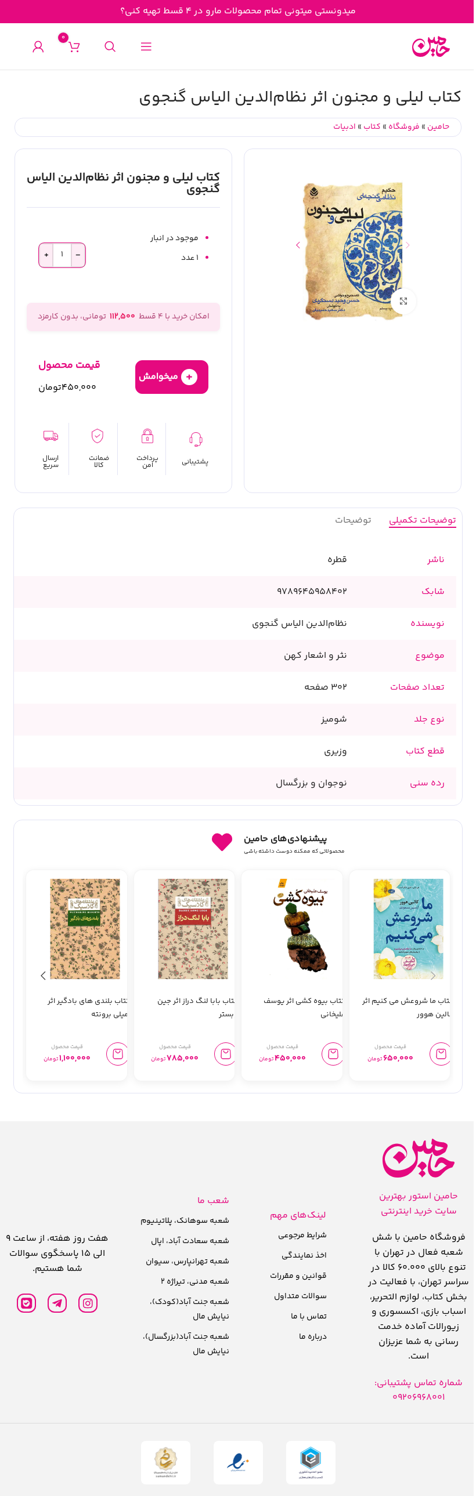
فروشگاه (404, 127)
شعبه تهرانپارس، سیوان (187, 1261)
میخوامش (166, 377)
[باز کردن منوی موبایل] (146, 46)
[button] (407, 245)
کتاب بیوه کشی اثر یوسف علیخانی (304, 1007)
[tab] (422, 520)
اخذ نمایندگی (304, 1255)
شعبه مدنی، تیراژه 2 (195, 1282)
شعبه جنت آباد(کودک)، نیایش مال (189, 1309)
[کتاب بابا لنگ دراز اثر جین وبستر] (193, 929)
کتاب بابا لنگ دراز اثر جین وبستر (197, 1007)
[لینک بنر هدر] (238, 11)
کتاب (372, 127)
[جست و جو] (110, 46)
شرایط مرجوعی (302, 1235)
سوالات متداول (300, 1296)
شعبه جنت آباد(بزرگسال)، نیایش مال (186, 1344)
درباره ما (313, 1337)
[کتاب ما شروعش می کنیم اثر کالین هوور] (408, 929)
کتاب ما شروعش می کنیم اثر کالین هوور (407, 1007)
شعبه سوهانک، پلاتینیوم (184, 1221)
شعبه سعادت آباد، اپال (190, 1241)
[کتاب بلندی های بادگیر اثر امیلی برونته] (85, 929)
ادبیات (344, 127)
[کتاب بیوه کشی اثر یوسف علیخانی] (300, 929)
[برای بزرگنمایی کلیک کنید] (404, 301)
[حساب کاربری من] (38, 46)
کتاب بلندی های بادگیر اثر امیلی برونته (89, 1007)
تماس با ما (309, 1316)
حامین (438, 127)
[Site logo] (431, 46)
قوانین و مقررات (298, 1276)
